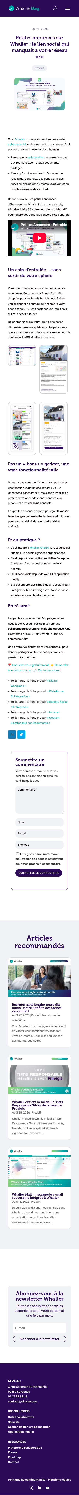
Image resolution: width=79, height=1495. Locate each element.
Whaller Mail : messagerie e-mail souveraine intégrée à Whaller (37, 1196)
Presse (12, 1452)
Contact (13, 1462)
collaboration (35, 157)
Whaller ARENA (39, 547)
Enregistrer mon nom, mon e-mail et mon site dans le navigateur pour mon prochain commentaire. (39, 859)
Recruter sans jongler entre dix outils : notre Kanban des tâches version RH (36, 1008)
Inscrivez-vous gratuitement (30, 665)
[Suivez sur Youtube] (47, 1488)
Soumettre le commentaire (39, 872)
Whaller (20, 139)
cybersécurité (17, 144)
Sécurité (14, 1422)
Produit (39, 68)
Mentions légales (59, 1479)
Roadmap (14, 1457)
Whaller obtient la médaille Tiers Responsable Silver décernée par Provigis (37, 1105)
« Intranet (53, 712)
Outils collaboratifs (21, 1417)
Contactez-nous (48, 670)
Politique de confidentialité (26, 1479)
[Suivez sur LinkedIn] (39, 1488)
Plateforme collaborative (25, 1447)
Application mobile (21, 1432)
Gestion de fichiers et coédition (29, 1427)
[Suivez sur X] (31, 1488)
